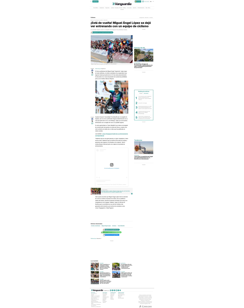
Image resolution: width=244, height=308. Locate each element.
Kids (146, 7)
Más (149, 7)
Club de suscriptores (95, 296)
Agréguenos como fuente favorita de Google (103, 32)
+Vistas (140, 93)
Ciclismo (151, 17)
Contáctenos (93, 300)
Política (124, 7)
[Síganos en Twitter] (112, 290)
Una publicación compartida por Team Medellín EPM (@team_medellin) (111, 184)
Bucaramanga (137, 62)
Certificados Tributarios (96, 304)
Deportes (107, 7)
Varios (111, 296)
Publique (112, 299)
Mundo (120, 7)
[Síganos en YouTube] (116, 290)
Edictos (111, 297)
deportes (146, 17)
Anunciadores (94, 297)
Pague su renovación (95, 295)
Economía (129, 7)
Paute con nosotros (95, 299)
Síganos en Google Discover (112, 229)
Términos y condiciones (96, 306)
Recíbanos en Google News (112, 234)
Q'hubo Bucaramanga (121, 297)
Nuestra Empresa (94, 301)
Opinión (134, 7)
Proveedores (93, 305)
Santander (102, 7)
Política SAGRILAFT (141, 301)
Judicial (112, 7)
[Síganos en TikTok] (118, 290)
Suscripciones (94, 293)
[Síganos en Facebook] (110, 290)
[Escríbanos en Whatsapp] (120, 290)
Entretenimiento (141, 7)
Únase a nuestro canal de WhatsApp (112, 232)
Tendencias (136, 155)
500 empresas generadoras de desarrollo (121, 294)
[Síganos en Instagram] (114, 290)
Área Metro (95, 7)
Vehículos (112, 294)
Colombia (117, 7)
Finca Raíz (112, 293)
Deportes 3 (103, 68)
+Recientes (146, 93)
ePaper (92, 294)
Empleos (112, 295)
